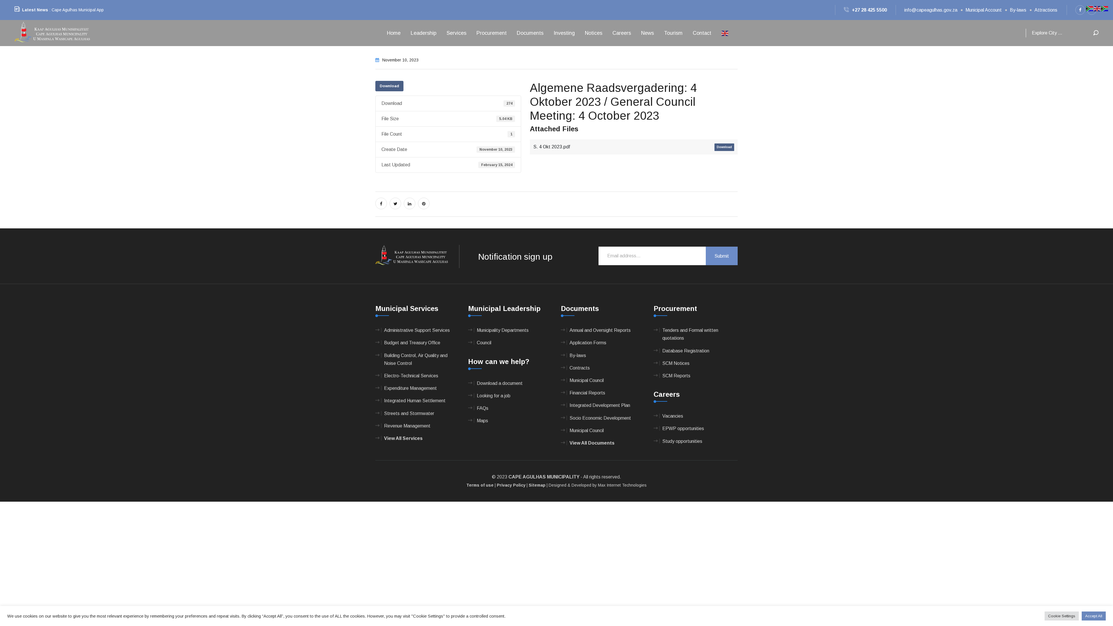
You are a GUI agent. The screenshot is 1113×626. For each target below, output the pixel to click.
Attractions (1045, 10)
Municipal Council (587, 380)
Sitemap (537, 485)
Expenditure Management (410, 388)
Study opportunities (682, 441)
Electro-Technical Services (411, 375)
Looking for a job (493, 395)
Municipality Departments (503, 330)
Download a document (500, 383)
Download (389, 86)
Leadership (424, 33)
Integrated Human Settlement (414, 400)
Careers (621, 33)
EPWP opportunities (683, 428)
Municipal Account (983, 10)
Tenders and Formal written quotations (690, 334)
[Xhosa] (1105, 8)
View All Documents (592, 443)
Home (394, 33)
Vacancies (672, 416)
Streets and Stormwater (409, 413)
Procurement (492, 33)
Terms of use (480, 485)
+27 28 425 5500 (869, 10)
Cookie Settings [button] (1061, 616)
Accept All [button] (1093, 616)
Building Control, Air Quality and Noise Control (416, 359)
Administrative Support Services (417, 330)
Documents (530, 33)
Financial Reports (587, 392)
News (647, 33)
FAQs (482, 408)
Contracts (580, 367)
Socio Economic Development (600, 418)
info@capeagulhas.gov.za (930, 10)
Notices (593, 33)
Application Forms (588, 342)
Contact (702, 33)
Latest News (35, 10)
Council (484, 342)
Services (456, 33)
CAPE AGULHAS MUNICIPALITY (543, 476)
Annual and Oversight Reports (600, 330)
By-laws (1018, 10)
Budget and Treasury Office (412, 342)
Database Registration (685, 350)
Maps (482, 420)
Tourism (673, 33)
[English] (725, 33)
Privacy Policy (511, 485)
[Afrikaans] (1090, 8)
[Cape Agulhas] (52, 32)
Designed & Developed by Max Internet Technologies (598, 485)
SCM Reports (676, 375)
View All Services (403, 438)
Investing (564, 33)
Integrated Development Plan (600, 405)
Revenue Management (407, 425)
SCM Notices (676, 363)
